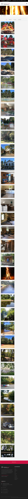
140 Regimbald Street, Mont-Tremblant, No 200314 (19, 0)
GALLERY (16, 473)
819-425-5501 (3, 0)
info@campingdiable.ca (5, 1)
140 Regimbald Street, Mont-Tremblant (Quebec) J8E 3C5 (7, 485)
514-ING (9, 0)
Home (1, 15)
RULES (15, 474)
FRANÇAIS (16, 479)
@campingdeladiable (5, 492)
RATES (15, 471)
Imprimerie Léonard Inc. (24, 497)
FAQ (15, 472)
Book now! (14, 462)
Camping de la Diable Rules (4, 475)
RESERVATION (16, 478)
